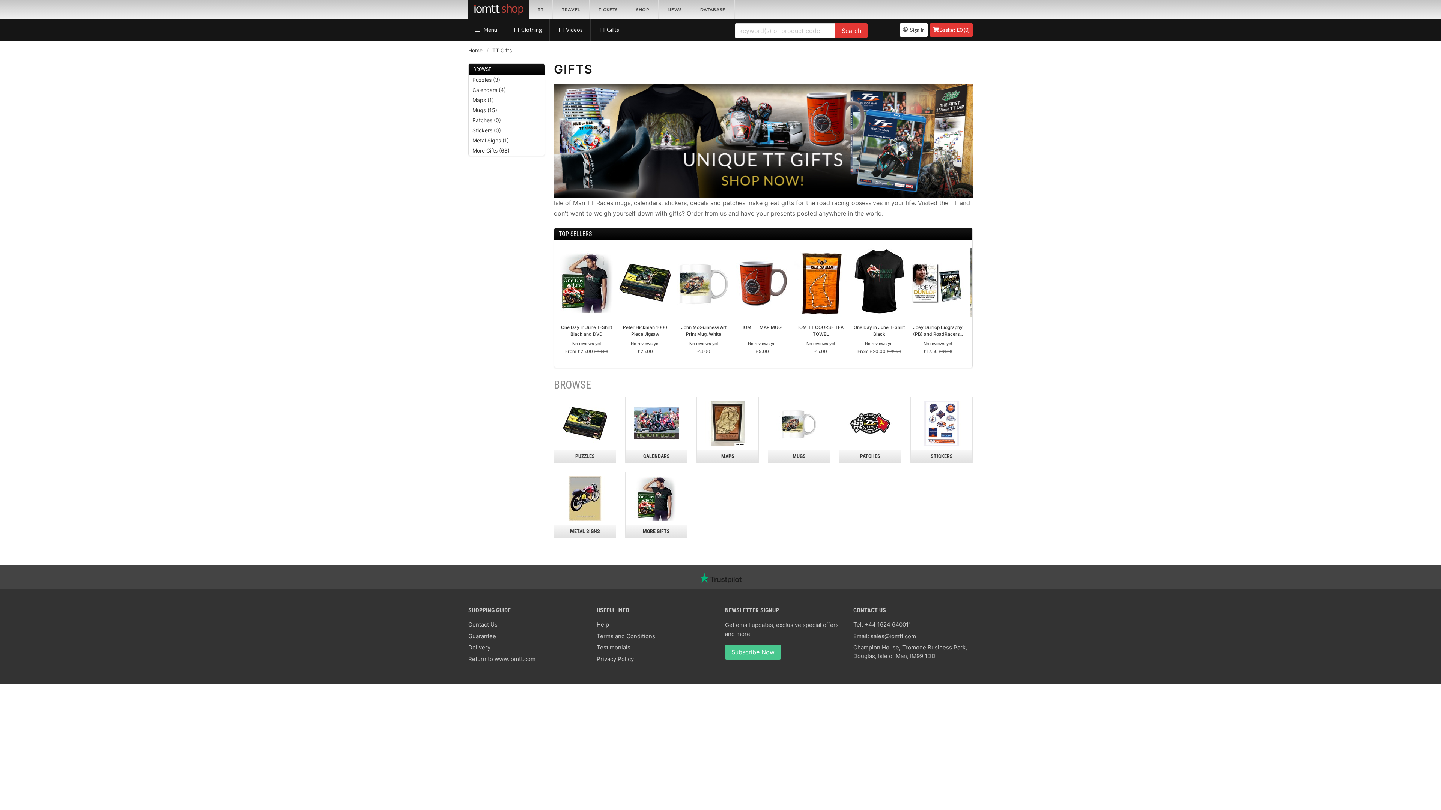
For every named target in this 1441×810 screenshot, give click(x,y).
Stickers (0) (486, 130)
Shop (642, 9)
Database (712, 9)
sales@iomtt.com (893, 636)
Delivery (479, 647)
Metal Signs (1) (490, 140)
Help (603, 624)
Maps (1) (483, 100)
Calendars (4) (489, 90)
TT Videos (570, 30)
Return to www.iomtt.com (501, 659)
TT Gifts (608, 30)
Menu (490, 30)
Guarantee (482, 636)
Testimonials (613, 647)
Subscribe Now (753, 652)
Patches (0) (486, 120)
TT (540, 9)
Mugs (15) (484, 110)
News (674, 9)
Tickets (608, 9)
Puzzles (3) (486, 79)
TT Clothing (527, 30)
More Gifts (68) (491, 150)
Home (475, 50)
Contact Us (483, 624)
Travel (571, 9)
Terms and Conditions (626, 636)
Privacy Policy (615, 659)
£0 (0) (955, 30)
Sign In (916, 30)
